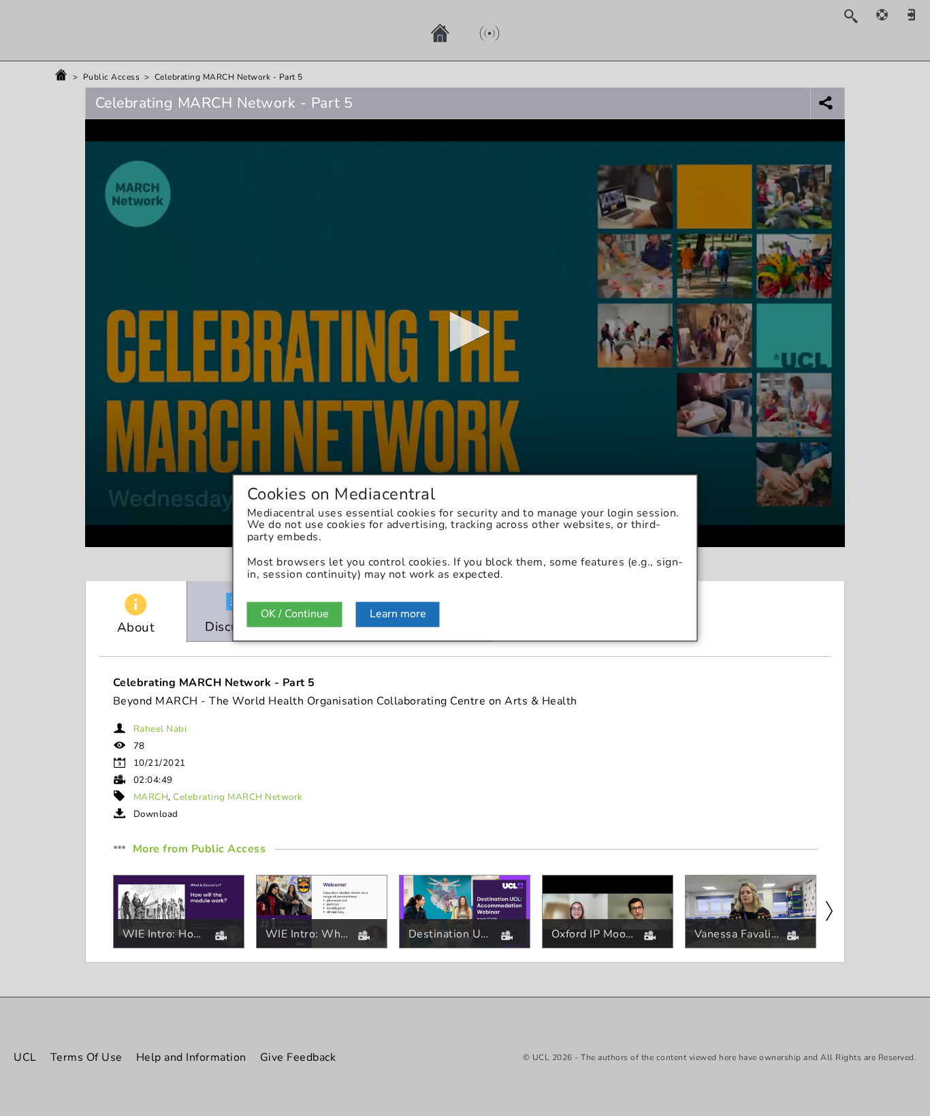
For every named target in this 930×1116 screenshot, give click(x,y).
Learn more (398, 613)
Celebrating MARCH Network (238, 797)
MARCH (151, 797)
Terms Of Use (86, 1057)
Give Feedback (298, 1057)
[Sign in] (916, 14)
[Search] (857, 15)
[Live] (475, 32)
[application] (465, 333)
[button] (465, 332)
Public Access (111, 77)
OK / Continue (295, 613)
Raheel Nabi (160, 729)
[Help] (889, 14)
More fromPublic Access (199, 849)
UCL (25, 1057)
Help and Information (191, 1057)
